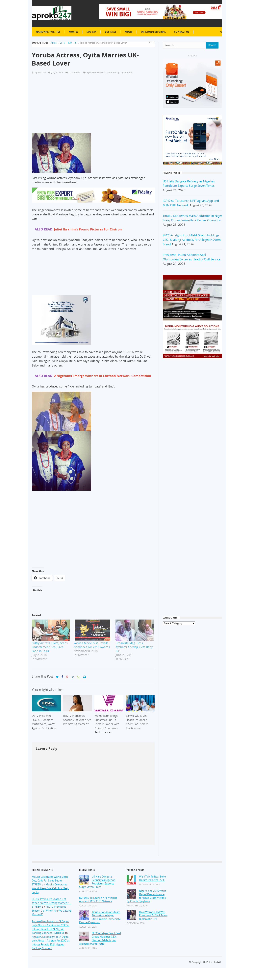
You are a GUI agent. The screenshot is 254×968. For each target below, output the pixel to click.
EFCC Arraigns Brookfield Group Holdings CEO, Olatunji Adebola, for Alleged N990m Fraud (192, 239)
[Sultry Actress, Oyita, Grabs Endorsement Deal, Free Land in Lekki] (51, 630)
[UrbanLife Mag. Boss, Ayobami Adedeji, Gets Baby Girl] (134, 630)
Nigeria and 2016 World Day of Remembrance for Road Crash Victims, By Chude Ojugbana (146, 896)
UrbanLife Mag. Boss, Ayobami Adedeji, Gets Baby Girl (134, 647)
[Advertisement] (93, 105)
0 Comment (75, 72)
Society (91, 31)
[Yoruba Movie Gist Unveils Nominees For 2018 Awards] (93, 630)
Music (129, 31)
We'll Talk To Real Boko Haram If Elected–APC (152, 878)
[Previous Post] (149, 42)
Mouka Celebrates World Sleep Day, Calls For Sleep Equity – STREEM (50, 880)
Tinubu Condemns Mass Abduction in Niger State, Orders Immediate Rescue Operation (100, 917)
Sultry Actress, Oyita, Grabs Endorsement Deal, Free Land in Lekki (50, 647)
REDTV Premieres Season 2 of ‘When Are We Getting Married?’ (51, 910)
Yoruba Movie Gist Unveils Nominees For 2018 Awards (92, 645)
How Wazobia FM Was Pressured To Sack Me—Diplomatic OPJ (153, 915)
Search (212, 45)
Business (110, 31)
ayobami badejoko (96, 72)
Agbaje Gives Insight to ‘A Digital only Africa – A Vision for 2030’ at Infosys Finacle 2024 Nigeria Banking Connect (50, 942)
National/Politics (48, 31)
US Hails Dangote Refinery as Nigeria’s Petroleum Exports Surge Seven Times (97, 882)
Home (53, 42)
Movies (73, 31)
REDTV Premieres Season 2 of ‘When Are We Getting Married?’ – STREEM (51, 902)
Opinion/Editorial (153, 31)
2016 (62, 42)
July (70, 42)
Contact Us (181, 31)
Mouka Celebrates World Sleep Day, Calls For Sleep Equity (50, 888)
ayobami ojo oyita (116, 72)
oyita (129, 72)
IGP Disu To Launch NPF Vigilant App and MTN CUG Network (98, 899)
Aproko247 (215, 962)
